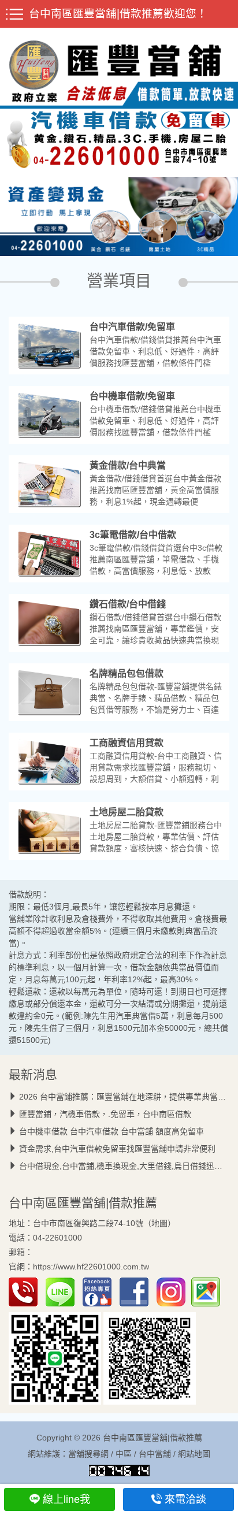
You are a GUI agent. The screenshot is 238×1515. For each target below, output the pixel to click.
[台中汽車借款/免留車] (49, 345)
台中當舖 (155, 1453)
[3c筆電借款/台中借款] (49, 553)
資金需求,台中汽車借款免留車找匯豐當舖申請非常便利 (117, 1148)
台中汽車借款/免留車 (132, 327)
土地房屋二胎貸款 (126, 812)
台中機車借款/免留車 (132, 396)
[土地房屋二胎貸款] (49, 830)
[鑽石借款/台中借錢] (49, 622)
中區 (124, 1453)
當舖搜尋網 (88, 1453)
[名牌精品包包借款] (49, 691)
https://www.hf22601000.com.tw (91, 1267)
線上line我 (66, 1499)
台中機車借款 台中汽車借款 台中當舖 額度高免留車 (111, 1131)
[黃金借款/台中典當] (49, 483)
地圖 (159, 1223)
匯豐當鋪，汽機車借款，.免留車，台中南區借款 (105, 1114)
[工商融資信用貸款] (49, 761)
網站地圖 (194, 1453)
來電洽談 (185, 1499)
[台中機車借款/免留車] (49, 414)
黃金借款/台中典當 (128, 465)
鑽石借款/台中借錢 (128, 604)
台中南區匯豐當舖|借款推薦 (83, 1202)
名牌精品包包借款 (126, 673)
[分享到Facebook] (137, 1291)
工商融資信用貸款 (126, 743)
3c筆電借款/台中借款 (133, 535)
